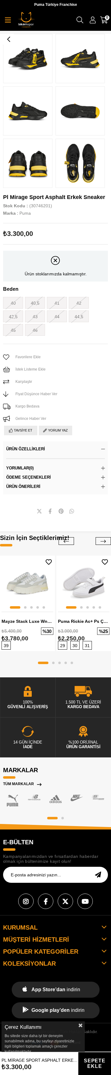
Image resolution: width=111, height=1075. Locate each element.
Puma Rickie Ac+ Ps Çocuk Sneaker (84, 621)
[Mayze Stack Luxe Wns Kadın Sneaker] (27, 583)
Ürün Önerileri (23, 486)
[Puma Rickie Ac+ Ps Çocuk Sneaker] (84, 583)
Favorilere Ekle (49, 562)
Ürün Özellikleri (25, 449)
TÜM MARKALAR (18, 784)
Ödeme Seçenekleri (28, 477)
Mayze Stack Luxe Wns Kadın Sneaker (27, 621)
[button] (15, 607)
